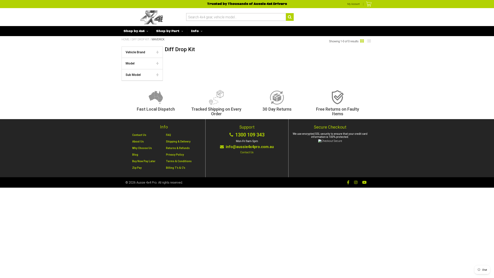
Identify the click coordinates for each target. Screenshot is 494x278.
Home (125, 39)
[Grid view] (362, 41)
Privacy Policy (175, 154)
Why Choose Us (142, 148)
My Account (353, 4)
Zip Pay (137, 167)
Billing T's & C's (175, 167)
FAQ (168, 134)
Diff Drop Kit (140, 39)
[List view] (368, 41)
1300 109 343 (250, 135)
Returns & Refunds (178, 148)
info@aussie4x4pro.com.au (250, 147)
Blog (135, 154)
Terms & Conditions (179, 161)
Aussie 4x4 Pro (146, 182)
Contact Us (139, 134)
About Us (138, 141)
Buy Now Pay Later (144, 161)
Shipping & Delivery (178, 141)
